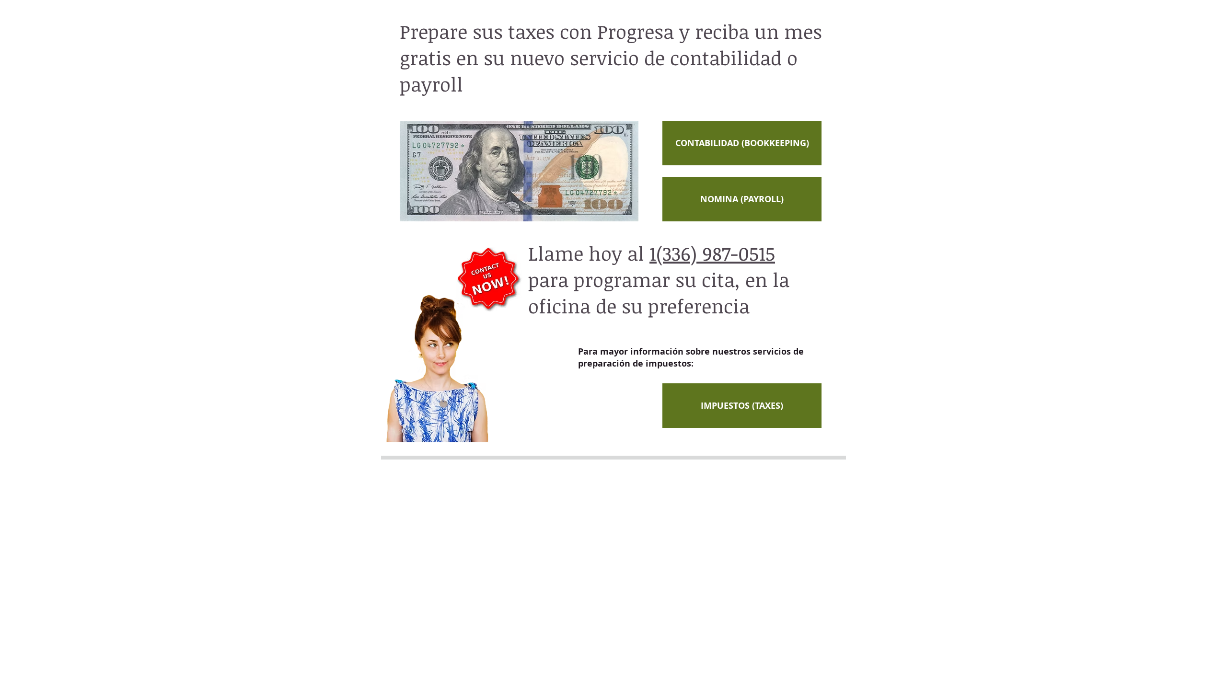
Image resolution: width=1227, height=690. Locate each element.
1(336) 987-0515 (712, 253)
